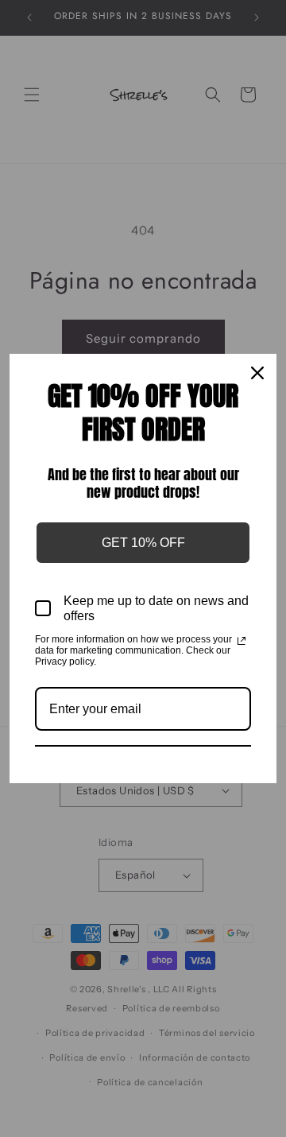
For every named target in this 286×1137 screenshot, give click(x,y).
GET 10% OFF (143, 542)
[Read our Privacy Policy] (241, 640)
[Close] (257, 373)
